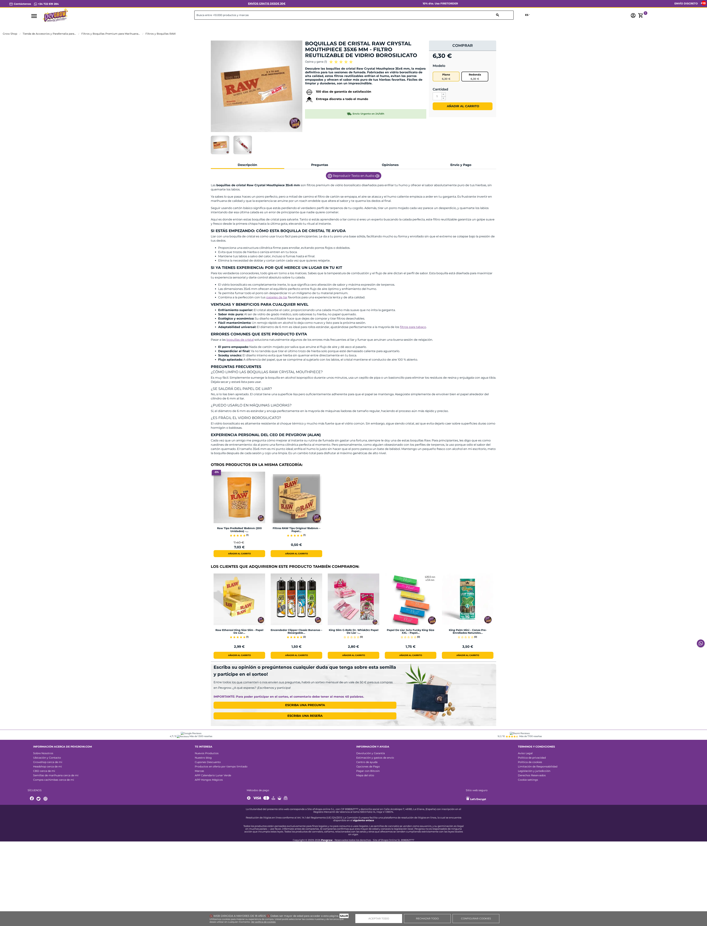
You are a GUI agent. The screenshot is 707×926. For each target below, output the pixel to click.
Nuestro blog (203, 757)
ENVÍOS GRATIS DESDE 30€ (266, 3)
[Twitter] (39, 799)
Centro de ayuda (366, 762)
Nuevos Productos (207, 753)
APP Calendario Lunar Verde (213, 775)
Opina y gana (316, 61)
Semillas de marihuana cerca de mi (55, 775)
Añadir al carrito (462, 106)
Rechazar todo (427, 918)
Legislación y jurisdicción (534, 771)
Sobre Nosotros (43, 753)
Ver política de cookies (263, 921)
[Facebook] (32, 799)
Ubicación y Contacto (47, 757)
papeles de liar (276, 297)
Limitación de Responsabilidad (537, 766)
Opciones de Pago (368, 766)
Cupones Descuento (208, 762)
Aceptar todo (378, 918)
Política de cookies (530, 762)
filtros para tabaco (413, 327)
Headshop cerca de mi (47, 766)
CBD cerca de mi (44, 771)
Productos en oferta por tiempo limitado (221, 766)
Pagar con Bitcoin (368, 771)
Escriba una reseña (305, 716)
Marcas (199, 771)
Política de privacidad (532, 757)
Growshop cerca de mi (47, 762)
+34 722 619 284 (48, 4)
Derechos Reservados (532, 775)
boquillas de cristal (240, 339)
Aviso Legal (525, 753)
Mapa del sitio (365, 775)
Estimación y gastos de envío (375, 757)
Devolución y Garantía (370, 753)
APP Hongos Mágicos (209, 779)
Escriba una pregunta (305, 705)
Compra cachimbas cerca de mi (53, 779)
